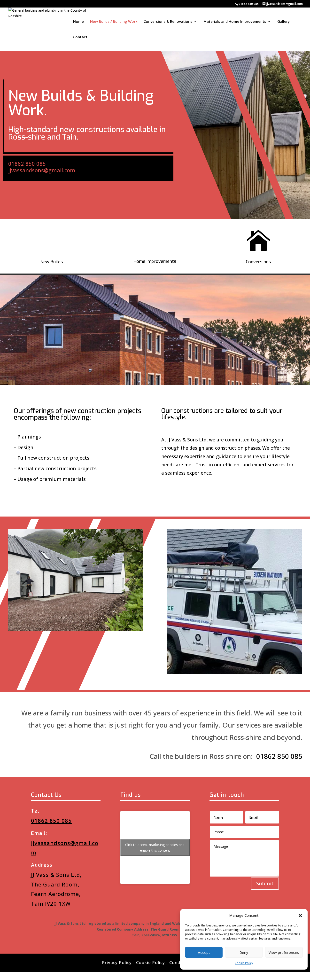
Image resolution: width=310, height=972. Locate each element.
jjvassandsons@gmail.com (41, 170)
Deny (244, 952)
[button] (300, 915)
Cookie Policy (244, 963)
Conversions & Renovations (168, 22)
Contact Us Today (188, 495)
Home (78, 22)
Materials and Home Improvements (234, 22)
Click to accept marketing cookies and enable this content (155, 847)
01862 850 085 (249, 4)
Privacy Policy (117, 962)
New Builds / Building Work (113, 22)
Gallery (283, 22)
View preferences (284, 952)
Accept (204, 952)
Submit (265, 883)
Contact (80, 37)
